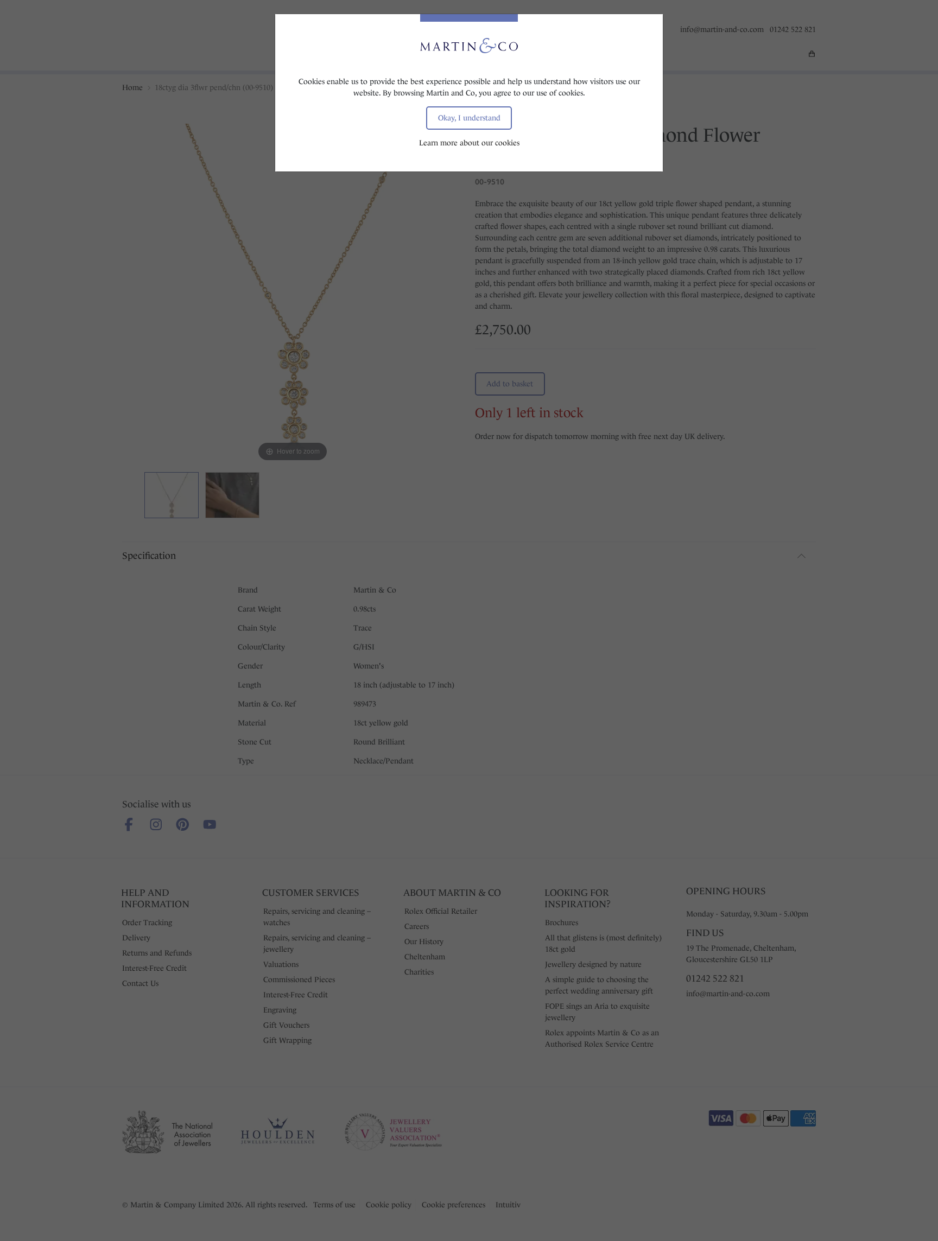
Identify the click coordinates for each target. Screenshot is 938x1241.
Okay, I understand (469, 117)
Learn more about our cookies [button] (469, 142)
